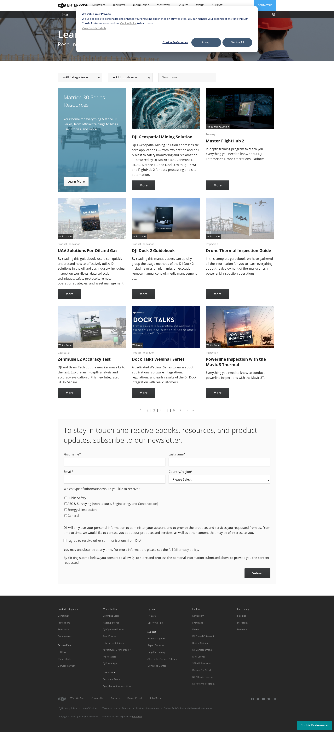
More (143, 185)
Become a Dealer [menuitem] (112, 679)
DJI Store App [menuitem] (110, 663)
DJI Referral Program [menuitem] (203, 683)
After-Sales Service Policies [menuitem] (162, 659)
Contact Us (265, 5)
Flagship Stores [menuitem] (111, 622)
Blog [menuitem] (65, 14)
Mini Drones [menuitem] (198, 656)
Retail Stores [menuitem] (109, 636)
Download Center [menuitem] (156, 665)
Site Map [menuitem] (126, 708)
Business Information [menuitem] (147, 708)
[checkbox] (167, 507)
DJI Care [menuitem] (62, 652)
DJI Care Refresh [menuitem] (66, 665)
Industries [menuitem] (98, 5)
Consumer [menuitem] (63, 615)
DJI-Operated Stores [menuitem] (113, 629)
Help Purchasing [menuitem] (156, 652)
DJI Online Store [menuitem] (111, 615)
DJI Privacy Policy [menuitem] (68, 708)
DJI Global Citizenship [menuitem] (203, 636)
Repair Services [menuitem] (155, 645)
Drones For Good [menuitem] (201, 670)
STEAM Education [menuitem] (201, 663)
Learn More (76, 181)
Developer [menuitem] (242, 629)
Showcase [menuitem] (197, 622)
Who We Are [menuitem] (77, 698)
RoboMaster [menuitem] (156, 698)
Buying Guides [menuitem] (200, 643)
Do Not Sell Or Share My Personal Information (188, 708)
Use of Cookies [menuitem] (90, 708)
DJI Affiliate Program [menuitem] (203, 677)
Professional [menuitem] (64, 622)
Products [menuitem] (119, 5)
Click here (137, 716)
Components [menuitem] (65, 636)
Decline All (237, 42)
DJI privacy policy (186, 550)
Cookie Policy (128, 23)
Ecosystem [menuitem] (163, 5)
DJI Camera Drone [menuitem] (202, 649)
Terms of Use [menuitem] (109, 708)
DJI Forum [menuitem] (242, 622)
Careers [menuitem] (115, 698)
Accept (206, 42)
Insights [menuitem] (183, 5)
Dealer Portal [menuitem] (134, 698)
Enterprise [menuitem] (63, 629)
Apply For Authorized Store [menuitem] (117, 686)
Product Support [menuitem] (156, 638)
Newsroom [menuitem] (198, 615)
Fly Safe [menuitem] (151, 615)
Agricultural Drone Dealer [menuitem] (116, 649)
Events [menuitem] (200, 5)
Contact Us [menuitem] (97, 698)
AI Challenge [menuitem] (141, 5)
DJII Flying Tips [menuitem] (155, 622)
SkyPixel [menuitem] (241, 615)
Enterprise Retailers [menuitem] (113, 643)
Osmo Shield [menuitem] (64, 659)
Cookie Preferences (175, 42)
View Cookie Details (94, 28)
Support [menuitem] (217, 5)
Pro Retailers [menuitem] (109, 656)
